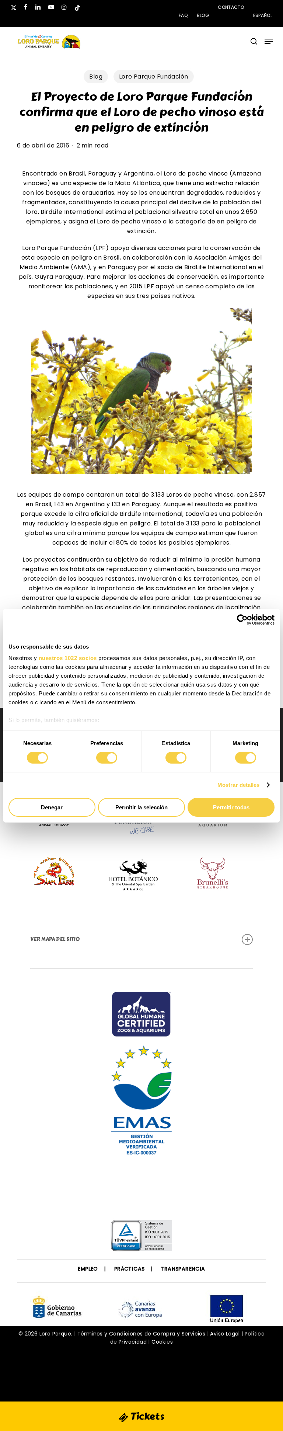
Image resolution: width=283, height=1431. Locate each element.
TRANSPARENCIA (183, 1274)
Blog (95, 76)
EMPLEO (88, 1274)
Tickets (146, 1416)
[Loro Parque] (141, 1189)
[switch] (106, 758)
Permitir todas (231, 807)
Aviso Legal (225, 1339)
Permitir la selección (141, 807)
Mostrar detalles (238, 785)
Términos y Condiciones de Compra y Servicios (141, 1339)
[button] (269, 41)
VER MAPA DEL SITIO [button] (55, 939)
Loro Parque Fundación (153, 76)
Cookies (162, 1347)
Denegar (52, 807)
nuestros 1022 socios (68, 658)
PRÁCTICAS (129, 1274)
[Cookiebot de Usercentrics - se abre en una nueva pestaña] (242, 619)
